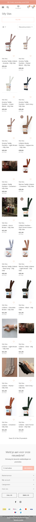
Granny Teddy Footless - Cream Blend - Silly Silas (7, 104)
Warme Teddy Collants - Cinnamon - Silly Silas (26, 185)
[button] (3, 7)
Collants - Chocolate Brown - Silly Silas (8, 308)
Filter (18, 20)
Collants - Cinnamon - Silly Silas (9, 426)
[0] (32, 7)
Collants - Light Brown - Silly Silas (9, 348)
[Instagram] (20, 502)
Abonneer (28, 468)
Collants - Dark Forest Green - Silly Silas (26, 426)
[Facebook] (15, 502)
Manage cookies (18, 520)
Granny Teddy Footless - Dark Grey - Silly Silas (26, 104)
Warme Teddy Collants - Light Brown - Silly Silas (26, 268)
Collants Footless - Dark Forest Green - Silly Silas (26, 227)
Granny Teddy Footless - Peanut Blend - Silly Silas (24, 63)
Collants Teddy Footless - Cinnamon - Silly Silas (9, 186)
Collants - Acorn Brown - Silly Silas (8, 226)
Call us (9, 495)
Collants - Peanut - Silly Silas (8, 387)
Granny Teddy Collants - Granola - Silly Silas (9, 62)
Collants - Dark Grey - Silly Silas (26, 387)
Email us (26, 495)
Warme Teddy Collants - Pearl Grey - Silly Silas (9, 268)
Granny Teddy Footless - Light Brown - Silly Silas (9, 145)
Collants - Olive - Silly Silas (26, 348)
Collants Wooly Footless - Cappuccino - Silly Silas (26, 145)
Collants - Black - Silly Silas (26, 308)
